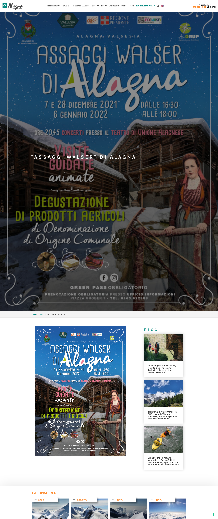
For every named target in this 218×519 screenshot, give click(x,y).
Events (124, 6)
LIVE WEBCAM (114, 6)
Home (33, 314)
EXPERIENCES (52, 6)
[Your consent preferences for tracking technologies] (213, 514)
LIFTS (94, 6)
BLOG (132, 6)
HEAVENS (65, 6)
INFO (103, 6)
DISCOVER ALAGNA (80, 6)
